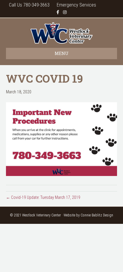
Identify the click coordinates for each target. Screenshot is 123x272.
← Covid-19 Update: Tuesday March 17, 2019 (43, 197)
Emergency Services (76, 5)
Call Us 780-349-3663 (29, 5)
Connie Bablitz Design (97, 215)
